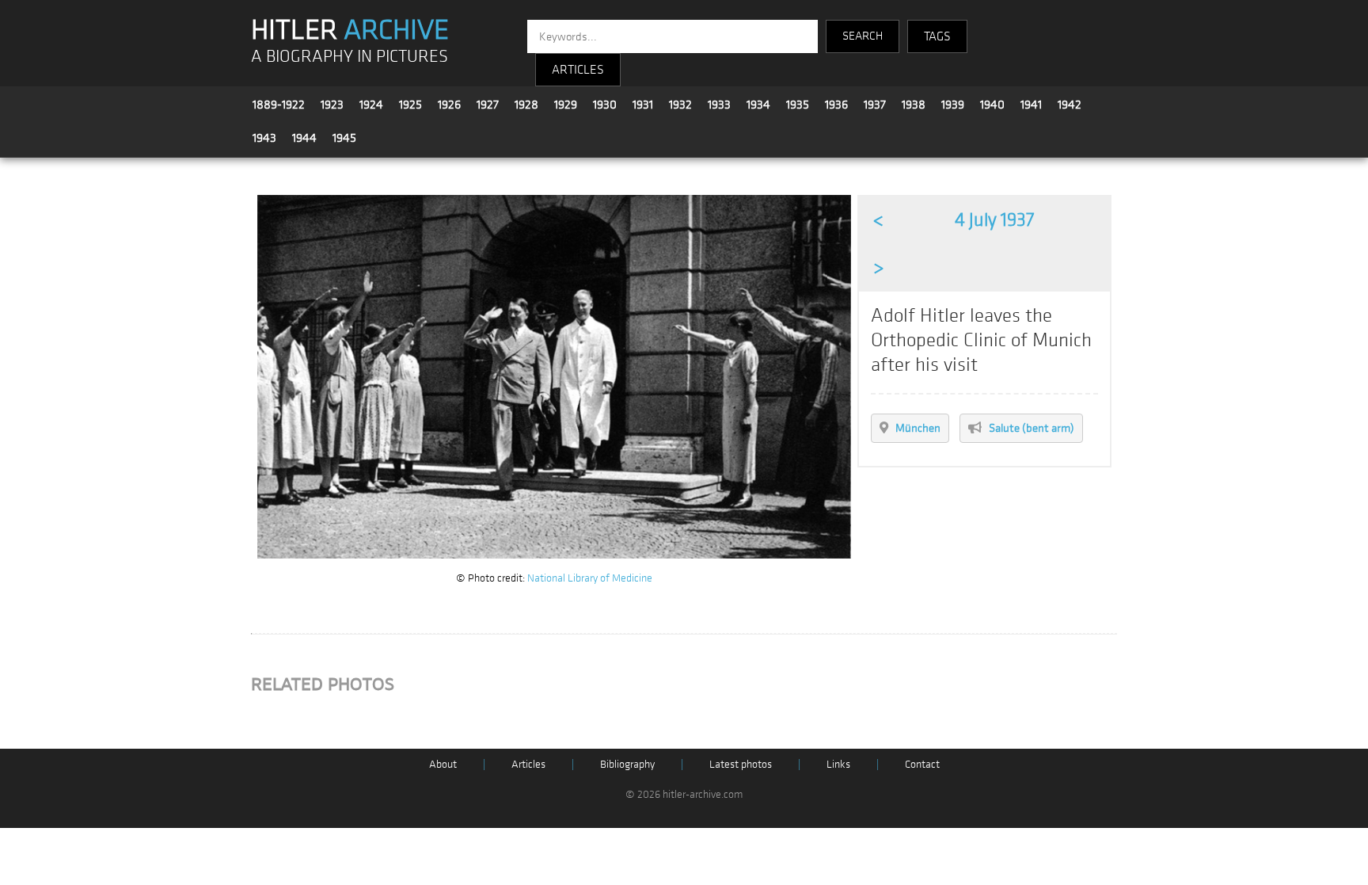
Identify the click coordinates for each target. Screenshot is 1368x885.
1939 (952, 105)
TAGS (937, 36)
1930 (605, 105)
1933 (719, 105)
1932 (680, 105)
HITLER (350, 30)
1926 (449, 105)
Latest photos (740, 764)
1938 (913, 105)
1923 (332, 105)
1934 (758, 105)
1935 (797, 105)
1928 (526, 105)
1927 (488, 105)
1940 (992, 105)
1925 (410, 105)
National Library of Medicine (589, 578)
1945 (344, 138)
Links (838, 764)
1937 (875, 105)
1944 (304, 138)
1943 (264, 138)
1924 (371, 105)
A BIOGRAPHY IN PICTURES (349, 56)
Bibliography (627, 764)
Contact (922, 764)
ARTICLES (578, 70)
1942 (1069, 105)
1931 (643, 105)
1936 (836, 105)
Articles (528, 764)
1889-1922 (279, 105)
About (443, 764)
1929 (565, 105)
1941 (1031, 105)
